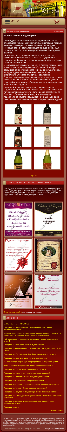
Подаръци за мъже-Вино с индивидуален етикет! (24, 345)
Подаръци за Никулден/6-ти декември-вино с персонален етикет (30, 392)
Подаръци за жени (11, 407)
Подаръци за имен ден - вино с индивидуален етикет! (26, 358)
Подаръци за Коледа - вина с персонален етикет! (24, 380)
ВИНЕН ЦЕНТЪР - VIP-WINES (16, 324)
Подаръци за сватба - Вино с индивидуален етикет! (25, 369)
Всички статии (57, 411)
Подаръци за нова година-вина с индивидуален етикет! (26, 377)
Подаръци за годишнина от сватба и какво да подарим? (27, 373)
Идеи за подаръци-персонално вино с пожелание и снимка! (28, 365)
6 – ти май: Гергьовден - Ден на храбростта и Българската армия (31, 362)
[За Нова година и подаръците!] (18, 123)
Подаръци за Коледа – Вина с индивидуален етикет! (25, 388)
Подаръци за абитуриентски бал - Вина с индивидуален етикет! (30, 354)
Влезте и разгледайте (13, 312)
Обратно (33, 176)
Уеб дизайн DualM (54, 429)
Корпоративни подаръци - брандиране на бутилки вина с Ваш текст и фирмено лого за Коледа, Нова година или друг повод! (32, 334)
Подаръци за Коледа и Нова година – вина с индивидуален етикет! (31, 384)
